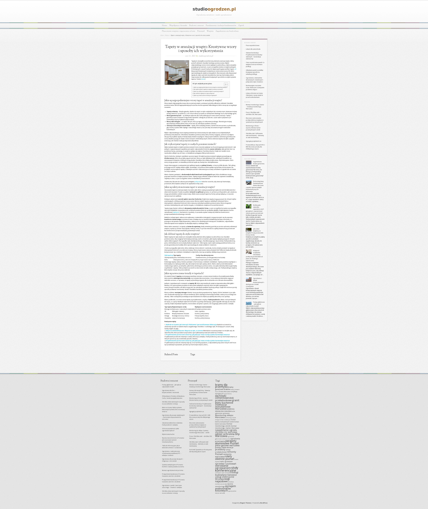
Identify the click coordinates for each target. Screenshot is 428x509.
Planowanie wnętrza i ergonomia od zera (178, 31)
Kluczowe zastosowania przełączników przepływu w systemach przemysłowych (254, 120)
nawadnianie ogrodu (226, 430)
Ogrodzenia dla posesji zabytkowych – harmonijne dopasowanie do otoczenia (173, 417)
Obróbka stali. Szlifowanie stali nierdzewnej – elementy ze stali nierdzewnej (255, 135)
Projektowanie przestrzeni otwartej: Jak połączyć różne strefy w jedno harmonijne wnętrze (198, 334)
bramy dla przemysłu (221, 385)
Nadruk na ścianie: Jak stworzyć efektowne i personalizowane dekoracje (191, 324)
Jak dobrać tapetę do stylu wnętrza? (204, 93)
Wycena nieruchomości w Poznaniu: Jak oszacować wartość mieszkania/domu (173, 440)
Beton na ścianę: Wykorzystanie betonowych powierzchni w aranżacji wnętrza (173, 409)
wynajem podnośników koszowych (225, 488)
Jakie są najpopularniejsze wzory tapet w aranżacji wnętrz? (210, 87)
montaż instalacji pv (224, 420)
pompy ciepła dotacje (224, 447)
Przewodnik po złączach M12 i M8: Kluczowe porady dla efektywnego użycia (255, 147)
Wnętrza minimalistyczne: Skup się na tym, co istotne (184, 330)
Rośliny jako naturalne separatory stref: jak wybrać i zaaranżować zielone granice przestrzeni (255, 209)
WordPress (264, 503)
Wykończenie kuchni (168, 434)
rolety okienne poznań (224, 458)
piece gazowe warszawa (227, 445)
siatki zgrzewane (226, 462)
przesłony (220, 449)
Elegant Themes (245, 503)
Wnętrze (210, 31)
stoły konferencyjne (226, 469)
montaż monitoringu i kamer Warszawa (227, 427)
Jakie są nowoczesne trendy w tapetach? (205, 95)
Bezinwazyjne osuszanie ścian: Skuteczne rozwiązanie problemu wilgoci (255, 87)
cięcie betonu (228, 394)
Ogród (241, 25)
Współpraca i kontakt (178, 25)
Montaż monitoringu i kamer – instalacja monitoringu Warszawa (255, 107)
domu (203, 79)
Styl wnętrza (169, 255)
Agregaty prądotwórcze (253, 141)
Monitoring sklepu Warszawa (224, 416)
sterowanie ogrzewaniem (223, 467)
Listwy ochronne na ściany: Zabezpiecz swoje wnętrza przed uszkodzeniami (254, 95)
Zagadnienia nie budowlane (227, 31)
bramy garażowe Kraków (224, 388)
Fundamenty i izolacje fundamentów (221, 25)
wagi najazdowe (222, 480)
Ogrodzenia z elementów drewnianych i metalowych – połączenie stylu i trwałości (255, 80)
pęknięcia (176, 212)
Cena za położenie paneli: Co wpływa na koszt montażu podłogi (255, 64)
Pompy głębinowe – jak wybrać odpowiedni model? (255, 304)
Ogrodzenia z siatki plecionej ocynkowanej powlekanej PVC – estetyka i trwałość (171, 453)
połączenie (198, 181)
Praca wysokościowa (252, 45)
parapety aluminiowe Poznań (227, 442)
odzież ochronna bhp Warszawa (227, 435)
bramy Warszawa (224, 391)
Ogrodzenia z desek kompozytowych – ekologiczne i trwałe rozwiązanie (255, 282)
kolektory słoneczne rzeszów (224, 410)
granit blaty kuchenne (227, 401)
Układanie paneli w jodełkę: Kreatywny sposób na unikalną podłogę (254, 72)
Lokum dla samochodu (253, 49)
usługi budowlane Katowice (226, 473)
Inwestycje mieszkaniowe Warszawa (222, 406)
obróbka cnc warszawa (226, 432)
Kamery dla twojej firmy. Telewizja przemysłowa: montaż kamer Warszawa (199, 392)
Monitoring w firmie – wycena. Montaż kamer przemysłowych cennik (253, 128)
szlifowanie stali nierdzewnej (223, 473)
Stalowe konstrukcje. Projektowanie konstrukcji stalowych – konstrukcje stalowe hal (200, 406)
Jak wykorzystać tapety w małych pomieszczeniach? (208, 89)
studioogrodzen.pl (206, 55)
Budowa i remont (196, 25)
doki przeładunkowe (224, 399)
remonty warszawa (223, 455)
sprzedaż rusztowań (225, 463)
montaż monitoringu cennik (223, 425)
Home (164, 25)
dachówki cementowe (222, 396)
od (235, 69)
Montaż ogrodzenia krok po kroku (172, 470)
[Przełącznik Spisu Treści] (224, 84)
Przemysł (201, 31)
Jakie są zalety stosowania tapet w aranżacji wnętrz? (209, 91)
